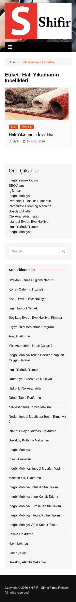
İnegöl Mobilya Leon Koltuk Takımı (33, 496)
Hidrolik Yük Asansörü (25, 388)
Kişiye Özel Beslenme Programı (32, 327)
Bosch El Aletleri (20, 211)
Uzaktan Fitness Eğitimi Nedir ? (31, 280)
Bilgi (13, 126)
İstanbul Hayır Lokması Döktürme (32, 431)
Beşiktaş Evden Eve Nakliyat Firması (35, 317)
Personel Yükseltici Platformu (30, 201)
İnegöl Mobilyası (20, 232)
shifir (16, 141)
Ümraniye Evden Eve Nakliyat (30, 379)
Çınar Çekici (18, 553)
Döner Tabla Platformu (25, 397)
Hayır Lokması (19, 543)
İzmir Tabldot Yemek (23, 308)
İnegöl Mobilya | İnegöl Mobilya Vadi (35, 468)
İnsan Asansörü (20, 459)
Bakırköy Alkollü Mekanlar (27, 562)
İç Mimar (15, 190)
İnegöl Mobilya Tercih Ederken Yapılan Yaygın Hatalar (36, 357)
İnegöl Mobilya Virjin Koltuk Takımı (33, 525)
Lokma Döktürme (21, 534)
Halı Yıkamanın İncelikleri (32, 134)
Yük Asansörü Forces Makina (30, 407)
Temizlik (27, 126)
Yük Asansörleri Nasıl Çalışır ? (30, 345)
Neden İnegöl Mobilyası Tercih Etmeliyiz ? (37, 419)
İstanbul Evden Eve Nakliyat (29, 221)
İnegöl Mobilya (19, 196)
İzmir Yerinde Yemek (23, 226)
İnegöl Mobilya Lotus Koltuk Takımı (34, 487)
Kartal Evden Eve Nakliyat (27, 299)
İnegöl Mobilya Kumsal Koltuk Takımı (35, 506)
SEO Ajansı (17, 185)
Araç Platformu (19, 336)
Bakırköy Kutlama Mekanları (29, 440)
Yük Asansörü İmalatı (24, 216)
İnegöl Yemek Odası (23, 180)
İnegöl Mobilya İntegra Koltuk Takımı (35, 515)
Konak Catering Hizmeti (26, 289)
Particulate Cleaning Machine (30, 206)
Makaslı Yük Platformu (25, 478)
